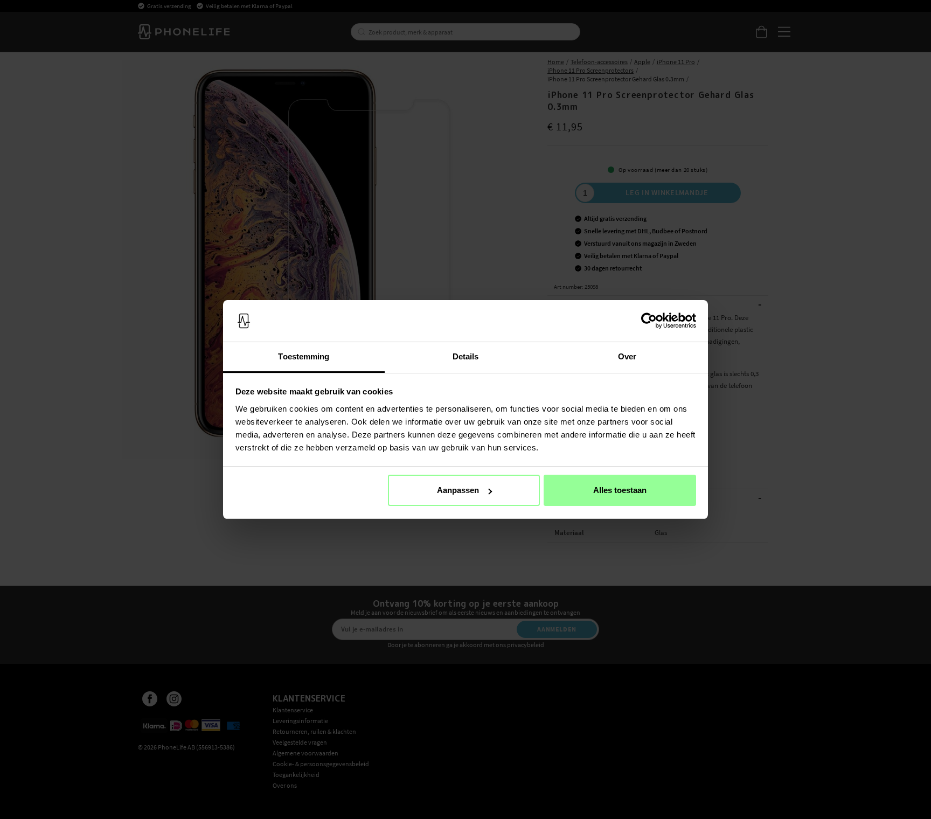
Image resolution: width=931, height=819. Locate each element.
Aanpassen (458, 490)
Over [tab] (627, 356)
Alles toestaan (620, 490)
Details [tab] (466, 356)
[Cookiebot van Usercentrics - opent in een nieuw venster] (649, 321)
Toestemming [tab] (303, 356)
